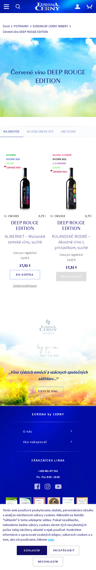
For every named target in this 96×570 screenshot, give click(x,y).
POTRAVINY (21, 26)
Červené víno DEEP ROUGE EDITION (25, 32)
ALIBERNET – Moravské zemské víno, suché (25, 239)
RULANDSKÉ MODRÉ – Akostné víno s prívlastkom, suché (71, 242)
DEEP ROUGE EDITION (25, 226)
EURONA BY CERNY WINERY (50, 26)
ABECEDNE (68, 131)
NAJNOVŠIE (11, 131)
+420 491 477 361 (48, 471)
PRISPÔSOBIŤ (64, 550)
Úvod (6, 26)
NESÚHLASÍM (48, 561)
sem (51, 539)
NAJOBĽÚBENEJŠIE (40, 131)
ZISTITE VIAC (48, 391)
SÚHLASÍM (32, 550)
